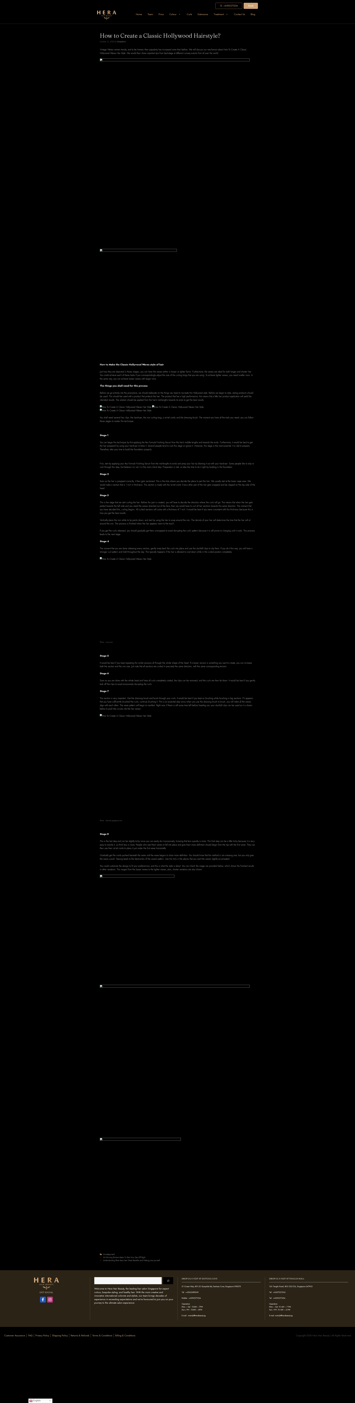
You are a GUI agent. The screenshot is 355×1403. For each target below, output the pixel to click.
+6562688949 (192, 1292)
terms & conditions (102, 1335)
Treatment (219, 14)
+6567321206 (279, 1292)
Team (150, 14)
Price (161, 14)
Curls (189, 14)
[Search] (168, 1280)
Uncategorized (109, 1254)
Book (250, 5)
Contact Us (239, 14)
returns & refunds (80, 1335)
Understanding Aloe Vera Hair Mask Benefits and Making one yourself (131, 1260)
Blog (253, 14)
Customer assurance (14, 1335)
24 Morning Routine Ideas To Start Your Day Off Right (124, 1257)
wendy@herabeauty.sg (197, 1315)
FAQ (30, 1335)
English (37, 1400)
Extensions (203, 14)
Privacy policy (42, 1335)
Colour (172, 14)
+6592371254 (195, 1298)
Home (139, 14)
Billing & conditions (125, 1335)
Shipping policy (60, 1335)
